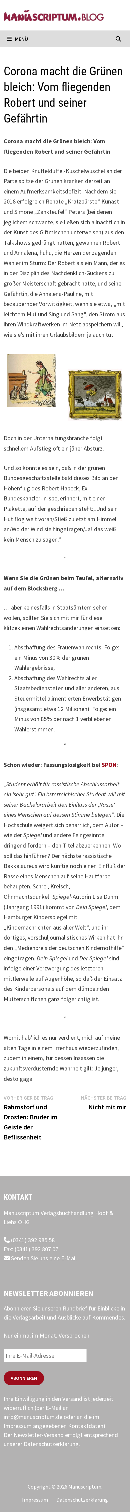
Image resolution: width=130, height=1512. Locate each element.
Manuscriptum (84, 1486)
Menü (21, 38)
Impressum (35, 1499)
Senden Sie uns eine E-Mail (43, 1258)
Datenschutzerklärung (51, 1444)
